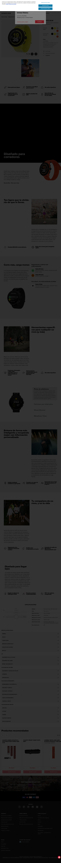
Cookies (7, 4)
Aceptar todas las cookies (45, 8)
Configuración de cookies (45, 2)
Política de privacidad (12, 4)
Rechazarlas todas (45, 5)
